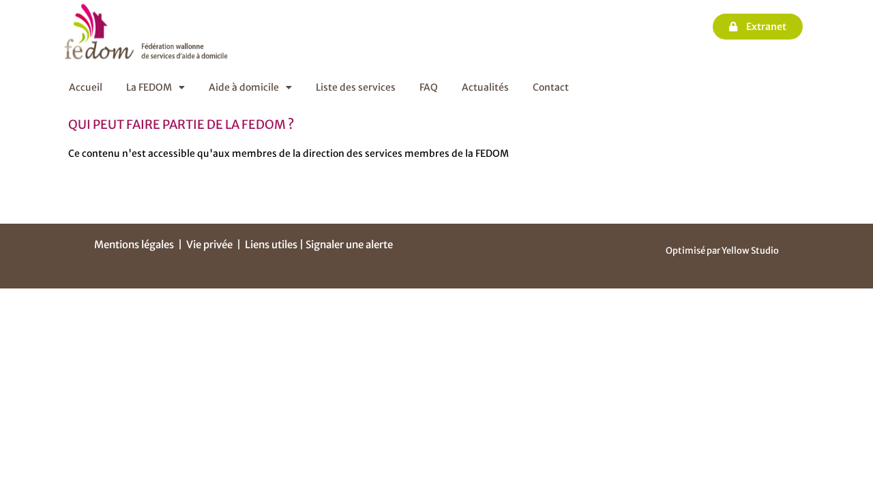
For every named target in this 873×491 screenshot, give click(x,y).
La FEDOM (149, 87)
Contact (551, 87)
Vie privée (209, 244)
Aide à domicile (244, 87)
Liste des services (356, 87)
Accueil (85, 87)
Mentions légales (134, 244)
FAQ (428, 87)
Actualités (485, 87)
